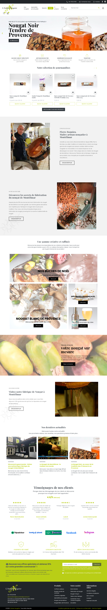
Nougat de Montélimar (60, 600)
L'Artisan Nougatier (15, 608)
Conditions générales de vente (66, 608)
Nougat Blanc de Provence (61, 603)
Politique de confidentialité (83, 608)
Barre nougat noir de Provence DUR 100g (86, 96)
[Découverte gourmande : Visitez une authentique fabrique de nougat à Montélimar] (22, 448)
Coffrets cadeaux (59, 589)
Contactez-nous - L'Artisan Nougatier (75, 599)
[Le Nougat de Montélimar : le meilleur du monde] (53, 448)
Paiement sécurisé (92, 600)
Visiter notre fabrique (76, 596)
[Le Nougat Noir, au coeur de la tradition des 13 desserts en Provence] (85, 448)
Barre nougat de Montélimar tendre (18, 96)
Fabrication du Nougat (76, 591)
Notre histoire (74, 589)
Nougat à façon (74, 594)
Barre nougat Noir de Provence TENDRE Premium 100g (63, 96)
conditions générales (77, 573)
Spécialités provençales (60, 598)
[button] (7, 13)
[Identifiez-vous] (103, 8)
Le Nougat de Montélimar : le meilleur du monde (50, 465)
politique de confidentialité (93, 573)
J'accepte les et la (82, 573)
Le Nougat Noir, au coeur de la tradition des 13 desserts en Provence (82, 466)
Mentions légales (91, 591)
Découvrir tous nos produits (53, 109)
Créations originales (59, 595)
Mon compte (90, 596)
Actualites (73, 603)
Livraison (89, 598)
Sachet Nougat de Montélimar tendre (41, 96)
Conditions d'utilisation (93, 593)
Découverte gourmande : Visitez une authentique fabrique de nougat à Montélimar (20, 466)
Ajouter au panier (20, 104)
